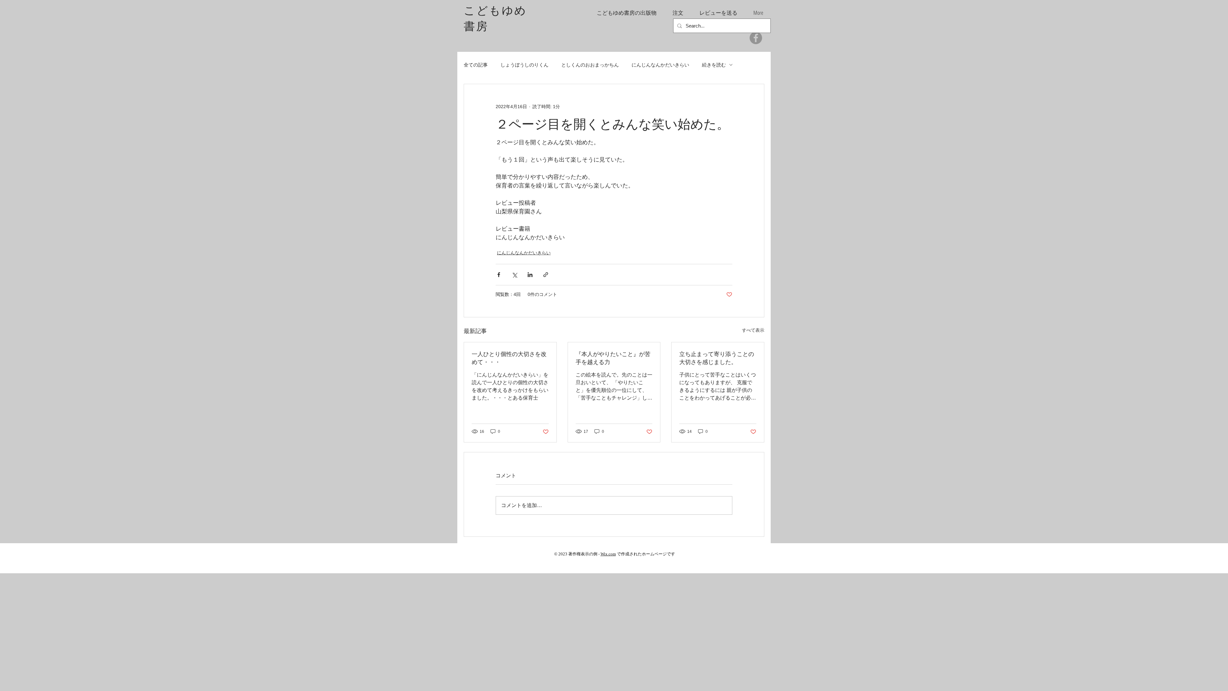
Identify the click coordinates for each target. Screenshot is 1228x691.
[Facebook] (756, 38)
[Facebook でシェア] (499, 275)
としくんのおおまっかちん (590, 65)
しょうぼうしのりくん (524, 65)
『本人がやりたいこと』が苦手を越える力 (613, 358)
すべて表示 (753, 330)
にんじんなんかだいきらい (660, 65)
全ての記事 (476, 65)
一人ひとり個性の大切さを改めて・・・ (509, 358)
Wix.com (608, 554)
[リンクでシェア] (546, 275)
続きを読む (714, 65)
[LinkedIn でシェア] (530, 275)
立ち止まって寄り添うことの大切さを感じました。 (716, 358)
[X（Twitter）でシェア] (514, 275)
